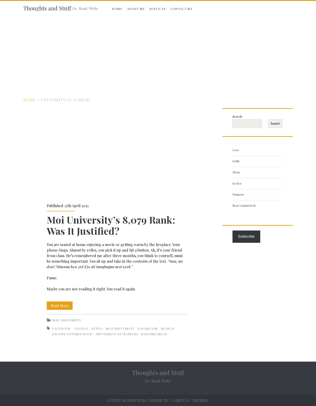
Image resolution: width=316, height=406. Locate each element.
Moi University (67, 320)
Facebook (61, 328)
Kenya (97, 328)
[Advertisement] (158, 51)
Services (157, 9)
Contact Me (181, 9)
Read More (62, 306)
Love (235, 150)
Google (81, 328)
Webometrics (154, 334)
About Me (136, 9)
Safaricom (148, 328)
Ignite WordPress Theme (135, 400)
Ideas (236, 172)
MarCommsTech (244, 205)
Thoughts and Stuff (47, 8)
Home (117, 9)
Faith (235, 161)
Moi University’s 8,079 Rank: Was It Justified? (117, 152)
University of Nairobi (117, 334)
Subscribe (246, 236)
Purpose (238, 194)
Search (237, 116)
